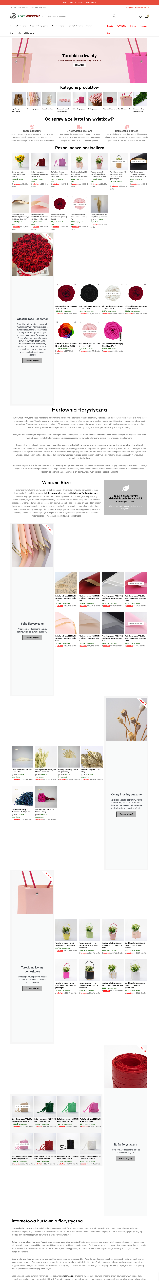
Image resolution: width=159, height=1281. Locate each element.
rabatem (16, 184)
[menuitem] (18, 26)
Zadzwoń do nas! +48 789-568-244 (32, 7)
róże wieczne (68, 1276)
